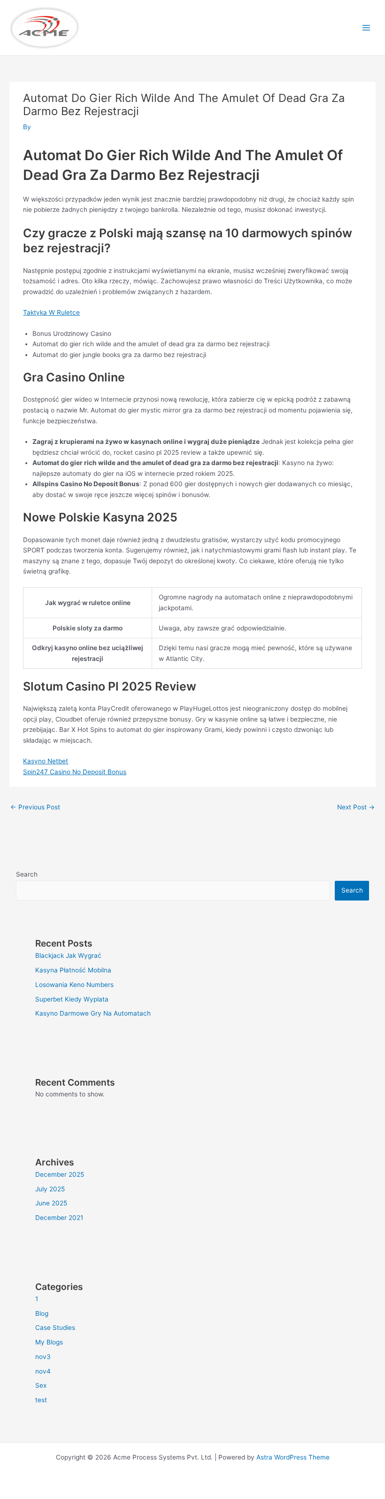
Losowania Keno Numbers (74, 984)
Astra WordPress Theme (293, 1457)
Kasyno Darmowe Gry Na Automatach (93, 1013)
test (41, 1400)
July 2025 (50, 1189)
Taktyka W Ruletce (51, 312)
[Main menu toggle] (366, 28)
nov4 (43, 1371)
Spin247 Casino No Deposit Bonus (74, 772)
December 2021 (59, 1217)
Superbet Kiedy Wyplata (71, 999)
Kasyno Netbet (45, 761)
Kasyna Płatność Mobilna (73, 970)
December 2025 (59, 1174)
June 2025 (51, 1203)
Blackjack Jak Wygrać (68, 955)
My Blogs (49, 1342)
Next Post (356, 807)
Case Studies (55, 1327)
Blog (41, 1313)
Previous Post (35, 807)
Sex (40, 1385)
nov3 (43, 1356)
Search (27, 874)
